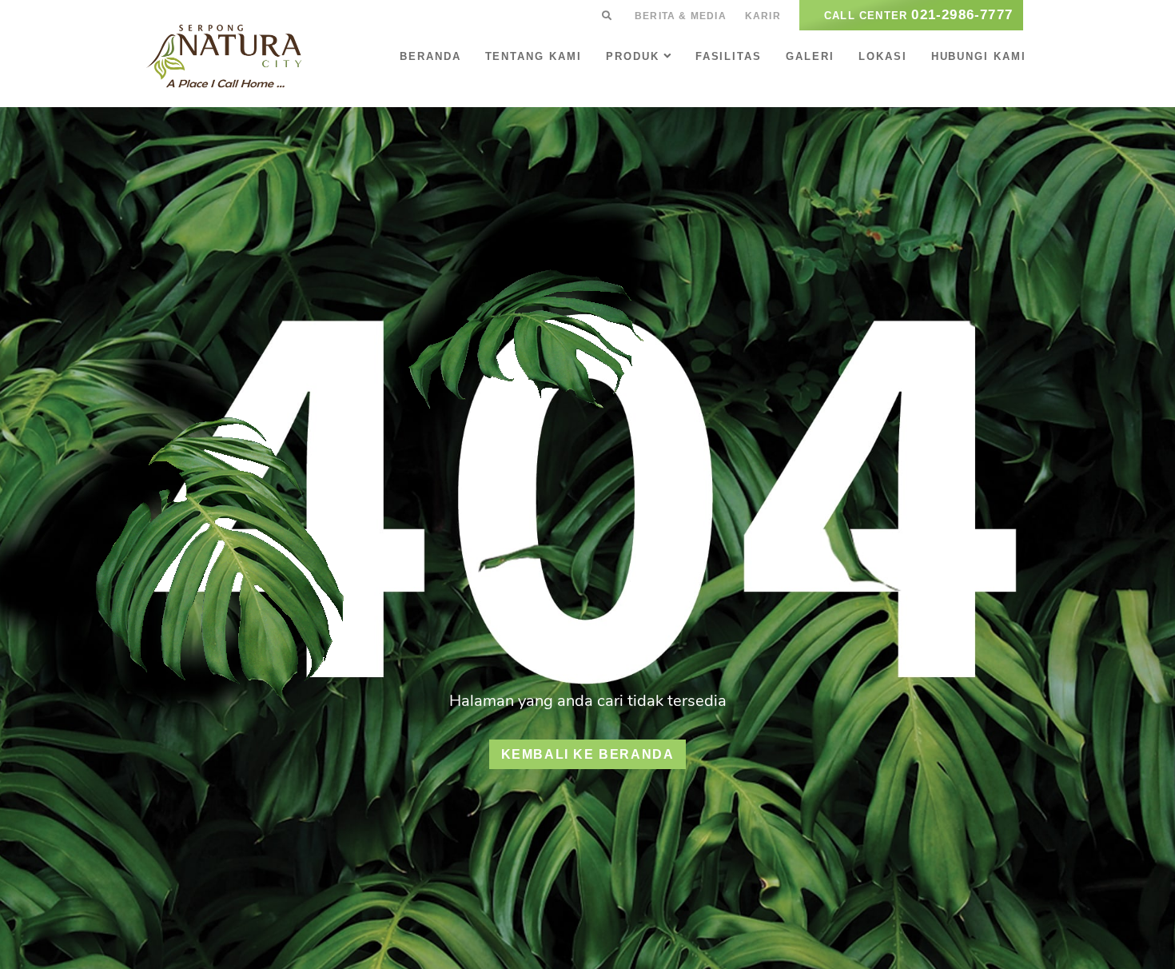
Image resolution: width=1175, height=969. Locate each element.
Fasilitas (729, 56)
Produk (632, 56)
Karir (763, 16)
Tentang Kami (533, 56)
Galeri (810, 56)
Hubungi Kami (978, 56)
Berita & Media (681, 16)
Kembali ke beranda (588, 754)
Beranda (430, 56)
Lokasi (882, 56)
